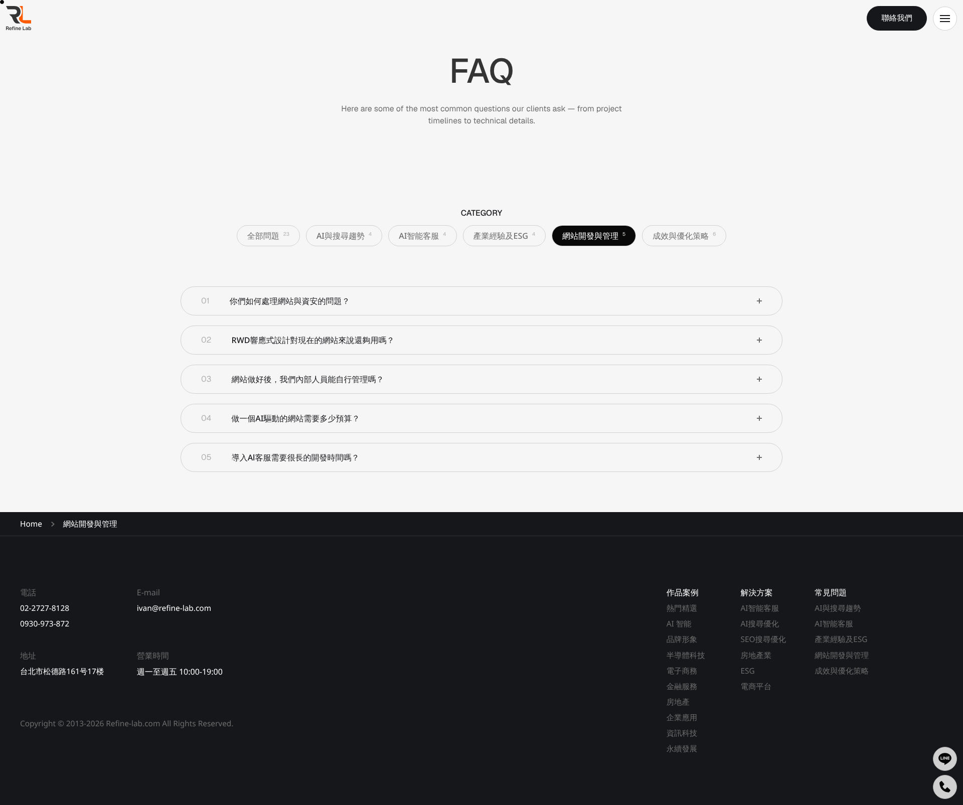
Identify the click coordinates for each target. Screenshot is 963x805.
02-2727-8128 (44, 608)
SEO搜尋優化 (763, 639)
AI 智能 (679, 623)
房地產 (678, 702)
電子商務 (682, 671)
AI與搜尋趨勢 (838, 608)
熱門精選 (682, 608)
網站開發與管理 (842, 655)
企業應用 (682, 717)
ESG (747, 671)
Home (31, 524)
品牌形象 (682, 639)
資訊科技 (682, 733)
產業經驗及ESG (841, 639)
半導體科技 (686, 655)
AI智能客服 (759, 608)
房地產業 (755, 655)
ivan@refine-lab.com (174, 608)
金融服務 (682, 686)
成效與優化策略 (842, 671)
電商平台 (755, 686)
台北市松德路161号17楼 (62, 671)
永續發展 (682, 748)
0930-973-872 (44, 623)
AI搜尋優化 (759, 623)
